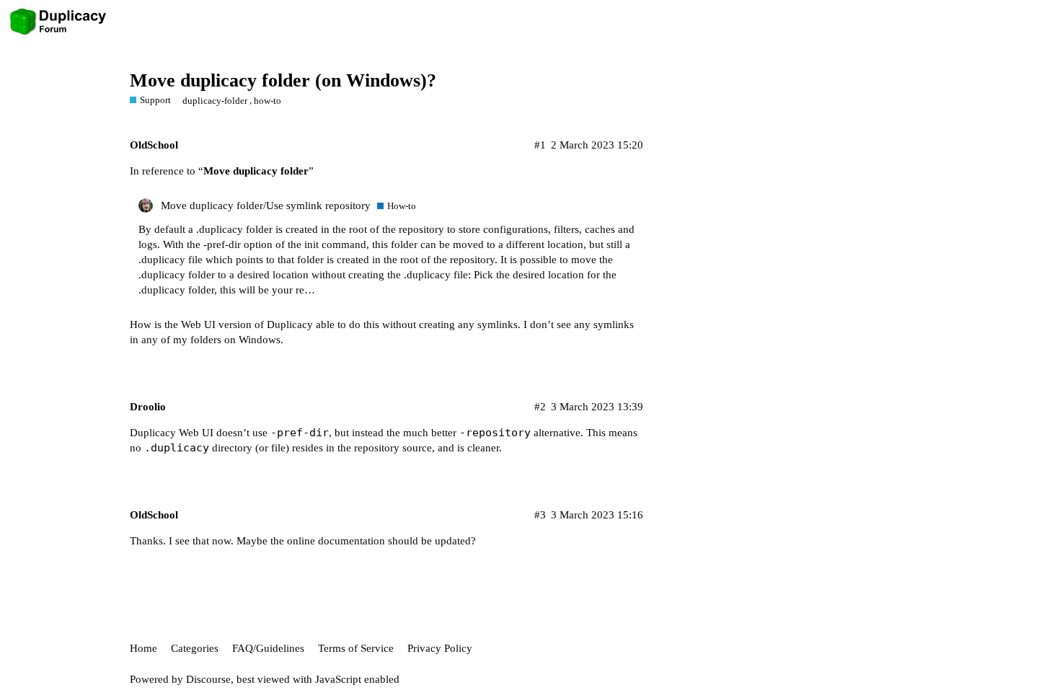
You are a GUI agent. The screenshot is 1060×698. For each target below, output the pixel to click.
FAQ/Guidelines (268, 648)
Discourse (208, 679)
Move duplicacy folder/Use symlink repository (266, 205)
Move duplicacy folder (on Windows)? (283, 80)
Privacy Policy (439, 648)
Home (143, 648)
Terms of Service (356, 648)
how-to (267, 100)
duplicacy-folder (214, 100)
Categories (194, 648)
